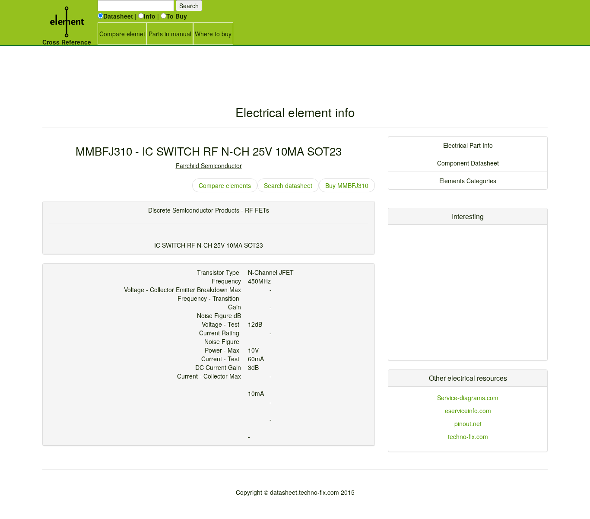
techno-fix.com (468, 436)
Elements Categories (467, 180)
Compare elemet (122, 33)
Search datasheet (288, 185)
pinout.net (468, 423)
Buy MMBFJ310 (346, 185)
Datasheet (118, 16)
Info (149, 16)
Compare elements (225, 185)
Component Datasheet (468, 163)
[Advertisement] (295, 67)
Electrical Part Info (468, 145)
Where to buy (213, 33)
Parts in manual (170, 33)
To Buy (176, 16)
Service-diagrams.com (467, 397)
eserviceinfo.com (468, 410)
